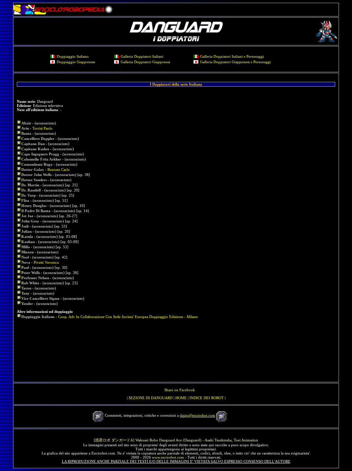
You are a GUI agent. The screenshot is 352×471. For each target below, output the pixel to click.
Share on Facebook (179, 390)
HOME (181, 398)
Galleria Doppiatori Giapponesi (145, 62)
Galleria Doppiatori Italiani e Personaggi (232, 56)
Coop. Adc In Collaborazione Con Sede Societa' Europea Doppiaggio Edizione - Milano (128, 317)
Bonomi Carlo (58, 169)
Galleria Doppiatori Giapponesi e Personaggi (235, 62)
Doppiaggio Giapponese (76, 62)
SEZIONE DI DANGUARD (151, 398)
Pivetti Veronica (46, 262)
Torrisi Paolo (42, 128)
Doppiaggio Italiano (73, 56)
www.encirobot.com (168, 457)
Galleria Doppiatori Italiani (142, 56)
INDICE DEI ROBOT (206, 398)
